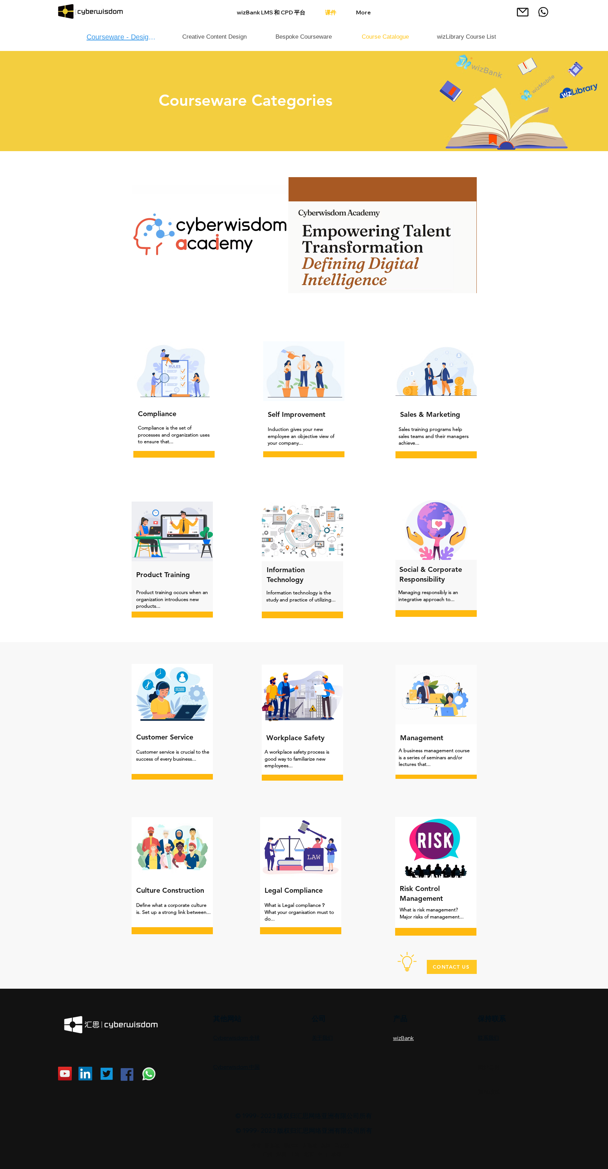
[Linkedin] (85, 1073)
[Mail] (522, 12)
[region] (304, 235)
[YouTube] (65, 1073)
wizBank (403, 1038)
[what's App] (543, 12)
